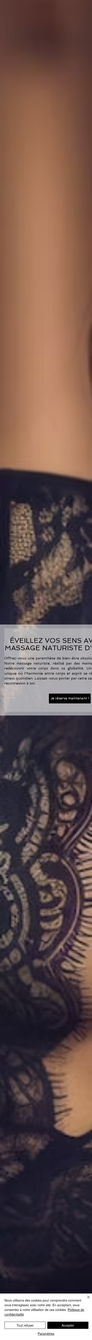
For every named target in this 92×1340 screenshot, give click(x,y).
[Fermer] (85, 1299)
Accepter (68, 1325)
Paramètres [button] (46, 1333)
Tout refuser (25, 1325)
